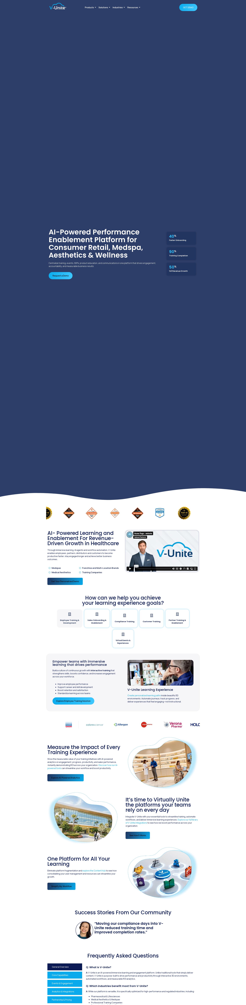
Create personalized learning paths (144, 695)
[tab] (69, 618)
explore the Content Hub (94, 870)
